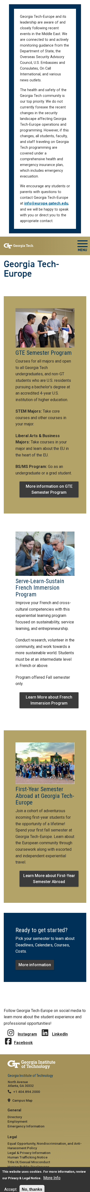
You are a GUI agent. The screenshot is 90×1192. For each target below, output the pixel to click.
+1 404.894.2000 (26, 1092)
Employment (17, 1121)
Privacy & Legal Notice (24, 1178)
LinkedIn (60, 1034)
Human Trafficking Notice (28, 1157)
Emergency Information (26, 1126)
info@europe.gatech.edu (46, 203)
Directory (15, 1117)
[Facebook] (8, 1037)
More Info (51, 1177)
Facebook (23, 1042)
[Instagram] (11, 1029)
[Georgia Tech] (45, 1064)
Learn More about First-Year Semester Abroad (49, 878)
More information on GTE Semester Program (49, 489)
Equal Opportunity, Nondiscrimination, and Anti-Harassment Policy (45, 1145)
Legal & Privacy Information (29, 1153)
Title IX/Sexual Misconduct (29, 1162)
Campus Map (22, 1100)
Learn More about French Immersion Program (49, 700)
